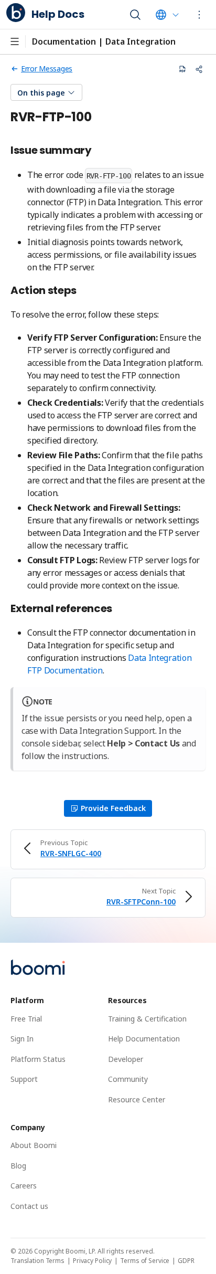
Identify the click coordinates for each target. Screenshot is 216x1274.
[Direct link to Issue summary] (97, 151)
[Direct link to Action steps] (82, 291)
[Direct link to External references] (118, 609)
